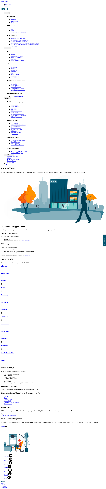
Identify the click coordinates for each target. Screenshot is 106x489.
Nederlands (8, 4)
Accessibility (4, 487)
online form (27, 255)
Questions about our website (11, 402)
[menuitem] (54, 4)
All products (15, 134)
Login (6, 6)
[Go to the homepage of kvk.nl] (4, 9)
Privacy (3, 483)
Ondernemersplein (25, 240)
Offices (6, 396)
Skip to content (5, 1)
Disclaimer (3, 486)
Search (7, 164)
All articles (14, 46)
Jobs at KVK (7, 401)
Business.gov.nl (8, 404)
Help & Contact (8, 399)
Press (5, 398)
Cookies (3, 484)
